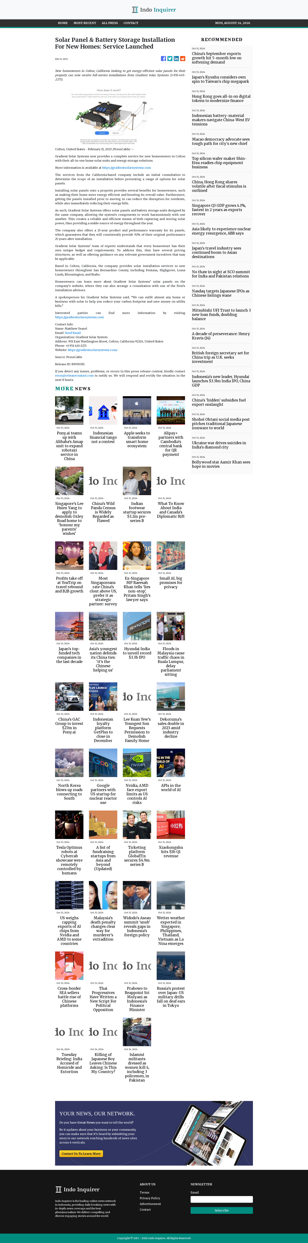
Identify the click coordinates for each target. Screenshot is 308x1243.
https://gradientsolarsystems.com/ (92, 350)
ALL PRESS (110, 23)
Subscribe (222, 1210)
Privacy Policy (150, 1198)
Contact (145, 1209)
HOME (63, 23)
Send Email (73, 333)
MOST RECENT (84, 23)
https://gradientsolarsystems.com (126, 167)
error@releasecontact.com (74, 375)
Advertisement (150, 1204)
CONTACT (131, 23)
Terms (144, 1192)
